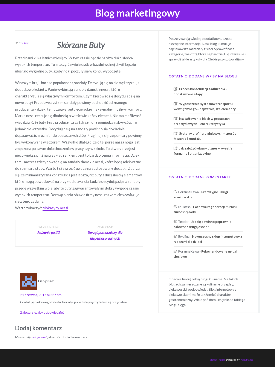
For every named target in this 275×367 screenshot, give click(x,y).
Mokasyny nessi (55, 208)
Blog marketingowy (137, 13)
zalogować (39, 337)
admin (25, 43)
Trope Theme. (218, 359)
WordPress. (247, 359)
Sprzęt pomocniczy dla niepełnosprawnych (105, 233)
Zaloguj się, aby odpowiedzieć (42, 312)
